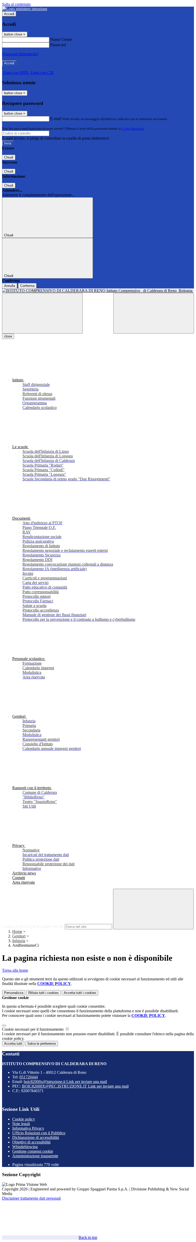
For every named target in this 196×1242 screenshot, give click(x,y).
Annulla (9, 286)
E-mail (55, 118)
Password (58, 45)
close (8, 336)
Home (17, 931)
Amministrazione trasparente (35, 1156)
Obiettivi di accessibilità (31, 1142)
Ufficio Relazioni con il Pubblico (38, 1133)
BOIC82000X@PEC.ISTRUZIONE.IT (75, 1086)
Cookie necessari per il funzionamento (33, 1029)
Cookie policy (23, 1119)
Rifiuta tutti (43, 993)
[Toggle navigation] (42, 313)
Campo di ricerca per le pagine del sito (33, 926)
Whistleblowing (25, 1146)
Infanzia (18, 941)
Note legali (21, 1124)
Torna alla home (15, 970)
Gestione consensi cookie (32, 1151)
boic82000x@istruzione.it (65, 1081)
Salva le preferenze (41, 1043)
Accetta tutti (80, 993)
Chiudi (8, 157)
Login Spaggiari (133, 128)
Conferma (27, 286)
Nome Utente (61, 39)
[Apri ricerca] (153, 313)
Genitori (19, 936)
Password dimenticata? (20, 54)
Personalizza (13, 993)
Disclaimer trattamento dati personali (31, 1198)
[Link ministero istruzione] (24, 9)
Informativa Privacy (28, 1128)
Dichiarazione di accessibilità (35, 1137)
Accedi (9, 14)
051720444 (28, 1077)
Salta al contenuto (16, 4)
